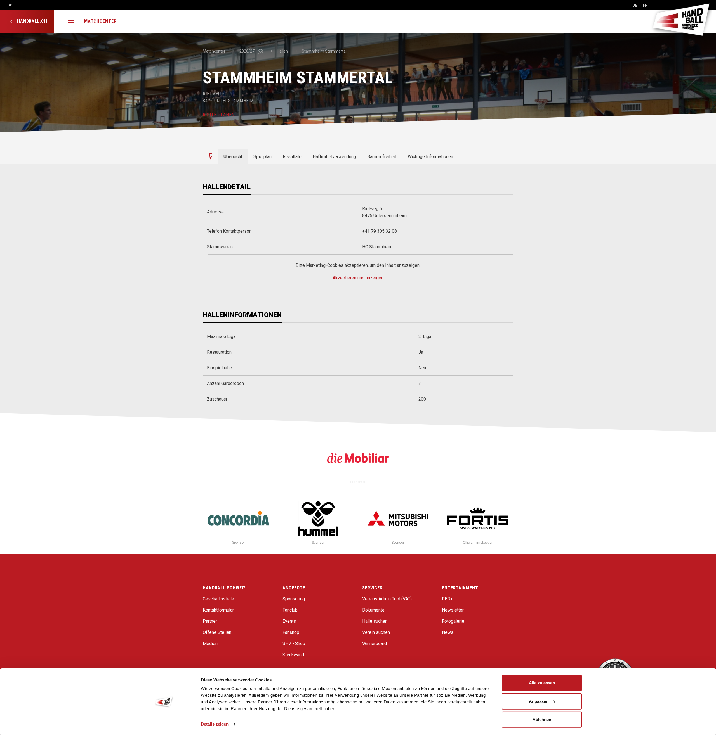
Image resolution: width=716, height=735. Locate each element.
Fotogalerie (453, 621)
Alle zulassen (542, 683)
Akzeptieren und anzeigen (358, 277)
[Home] (8, 5)
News (447, 632)
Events (289, 621)
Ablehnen (542, 719)
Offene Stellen (217, 632)
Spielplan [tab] (262, 156)
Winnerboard (374, 643)
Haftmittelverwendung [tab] (334, 156)
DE (634, 5)
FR (645, 5)
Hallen (282, 51)
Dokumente (373, 610)
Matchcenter (100, 21)
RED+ (447, 598)
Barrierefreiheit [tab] (382, 156)
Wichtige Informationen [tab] (430, 156)
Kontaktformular (218, 610)
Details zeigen (215, 724)
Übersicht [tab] (232, 156)
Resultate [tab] (292, 156)
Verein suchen (376, 632)
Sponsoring (293, 598)
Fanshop (290, 632)
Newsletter (453, 610)
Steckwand (293, 654)
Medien (210, 643)
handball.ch (31, 21)
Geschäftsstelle (218, 598)
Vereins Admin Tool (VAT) (387, 598)
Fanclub (290, 610)
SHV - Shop (293, 643)
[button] (71, 21)
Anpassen (538, 701)
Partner (210, 621)
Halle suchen (374, 621)
